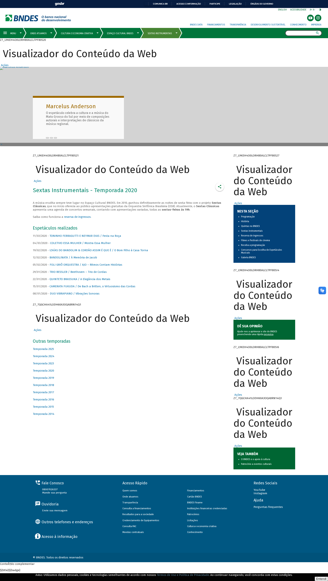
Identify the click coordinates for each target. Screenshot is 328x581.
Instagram (260, 493)
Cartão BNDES (194, 496)
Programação (248, 216)
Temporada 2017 (43, 392)
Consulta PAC (129, 526)
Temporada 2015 (43, 406)
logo (38, 18)
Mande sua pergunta (54, 492)
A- (314, 9)
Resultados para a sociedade (138, 514)
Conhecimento (298, 24)
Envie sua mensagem (54, 510)
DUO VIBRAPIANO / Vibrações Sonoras (74, 293)
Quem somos (129, 490)
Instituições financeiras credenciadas (207, 508)
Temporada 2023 (43, 363)
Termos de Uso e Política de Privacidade (183, 575)
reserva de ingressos (77, 217)
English (282, 9)
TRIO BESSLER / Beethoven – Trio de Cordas (78, 272)
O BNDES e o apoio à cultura (255, 459)
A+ (311, 9)
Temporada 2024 (43, 356)
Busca (282, 33)
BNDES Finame (195, 502)
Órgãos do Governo (261, 4)
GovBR (59, 4)
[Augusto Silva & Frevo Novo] (51, 137)
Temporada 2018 (43, 385)
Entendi (321, 579)
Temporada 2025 (43, 349)
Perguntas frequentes (268, 507)
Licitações (192, 520)
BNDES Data (196, 24)
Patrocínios (193, 514)
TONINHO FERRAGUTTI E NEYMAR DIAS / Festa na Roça (85, 236)
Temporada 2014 (43, 414)
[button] (4, 65)
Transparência (238, 24)
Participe (215, 4)
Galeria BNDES (248, 257)
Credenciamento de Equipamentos (140, 520)
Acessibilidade (298, 9)
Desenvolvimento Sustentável (268, 24)
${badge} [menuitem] (10, 570)
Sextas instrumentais (252, 231)
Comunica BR (160, 4)
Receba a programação (253, 245)
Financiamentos (216, 24)
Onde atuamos (130, 496)
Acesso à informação (188, 4)
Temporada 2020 (43, 370)
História (245, 221)
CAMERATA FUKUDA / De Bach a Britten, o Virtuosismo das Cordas (92, 286)
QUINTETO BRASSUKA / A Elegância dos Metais (80, 279)
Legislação (235, 4)
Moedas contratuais (133, 532)
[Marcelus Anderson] (47, 137)
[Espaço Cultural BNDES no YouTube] (55, 137)
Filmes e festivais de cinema (255, 240)
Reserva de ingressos (252, 235)
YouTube (259, 490)
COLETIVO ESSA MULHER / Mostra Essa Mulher (80, 243)
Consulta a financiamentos (136, 508)
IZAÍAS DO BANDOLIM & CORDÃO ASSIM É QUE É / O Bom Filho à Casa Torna (99, 250)
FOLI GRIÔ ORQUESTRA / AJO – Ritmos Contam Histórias (86, 264)
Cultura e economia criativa (201, 526)
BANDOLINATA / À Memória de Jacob (73, 257)
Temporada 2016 (43, 399)
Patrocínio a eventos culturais (256, 464)
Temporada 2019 (43, 378)
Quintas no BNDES (250, 226)
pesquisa (268, 334)
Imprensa (316, 24)
